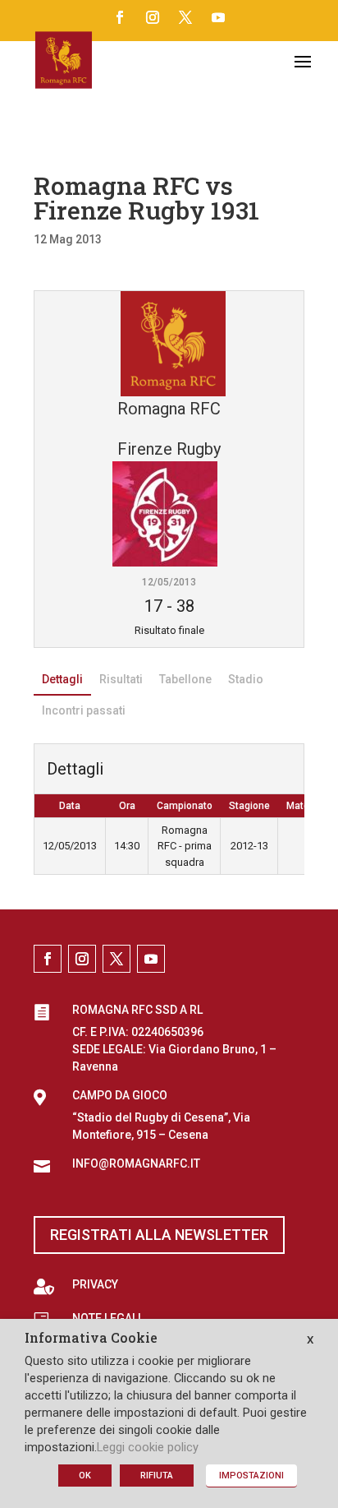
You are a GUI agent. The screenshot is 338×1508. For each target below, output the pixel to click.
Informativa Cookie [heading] (91, 1338)
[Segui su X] (185, 17)
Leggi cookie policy (148, 1447)
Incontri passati (84, 710)
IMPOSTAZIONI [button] (251, 1475)
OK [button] (85, 1475)
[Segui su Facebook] (120, 17)
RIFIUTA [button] (156, 1475)
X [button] (310, 1340)
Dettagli (62, 679)
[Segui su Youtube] (218, 17)
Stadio (245, 679)
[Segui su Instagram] (152, 17)
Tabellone (185, 679)
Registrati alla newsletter (159, 1234)
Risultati (121, 679)
